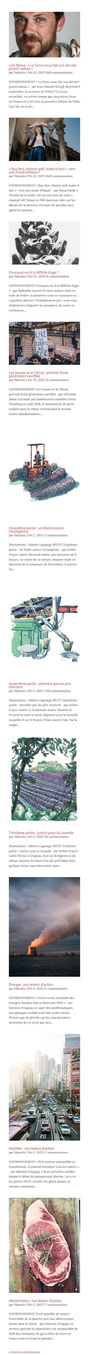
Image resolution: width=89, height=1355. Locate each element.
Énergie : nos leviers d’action (31, 984)
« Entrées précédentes (24, 1352)
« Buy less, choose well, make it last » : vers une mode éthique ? (42, 170)
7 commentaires (56, 1305)
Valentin (19, 72)
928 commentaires (59, 72)
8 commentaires (58, 276)
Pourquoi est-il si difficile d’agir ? (34, 272)
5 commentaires (56, 535)
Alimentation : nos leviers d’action (35, 1300)
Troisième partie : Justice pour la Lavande (41, 832)
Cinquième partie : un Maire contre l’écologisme (36, 530)
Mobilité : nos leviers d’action (31, 1148)
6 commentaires (58, 380)
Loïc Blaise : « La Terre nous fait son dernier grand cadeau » (43, 67)
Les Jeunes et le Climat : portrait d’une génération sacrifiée (38, 374)
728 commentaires (58, 691)
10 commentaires (57, 837)
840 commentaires (60, 176)
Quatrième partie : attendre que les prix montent (40, 685)
